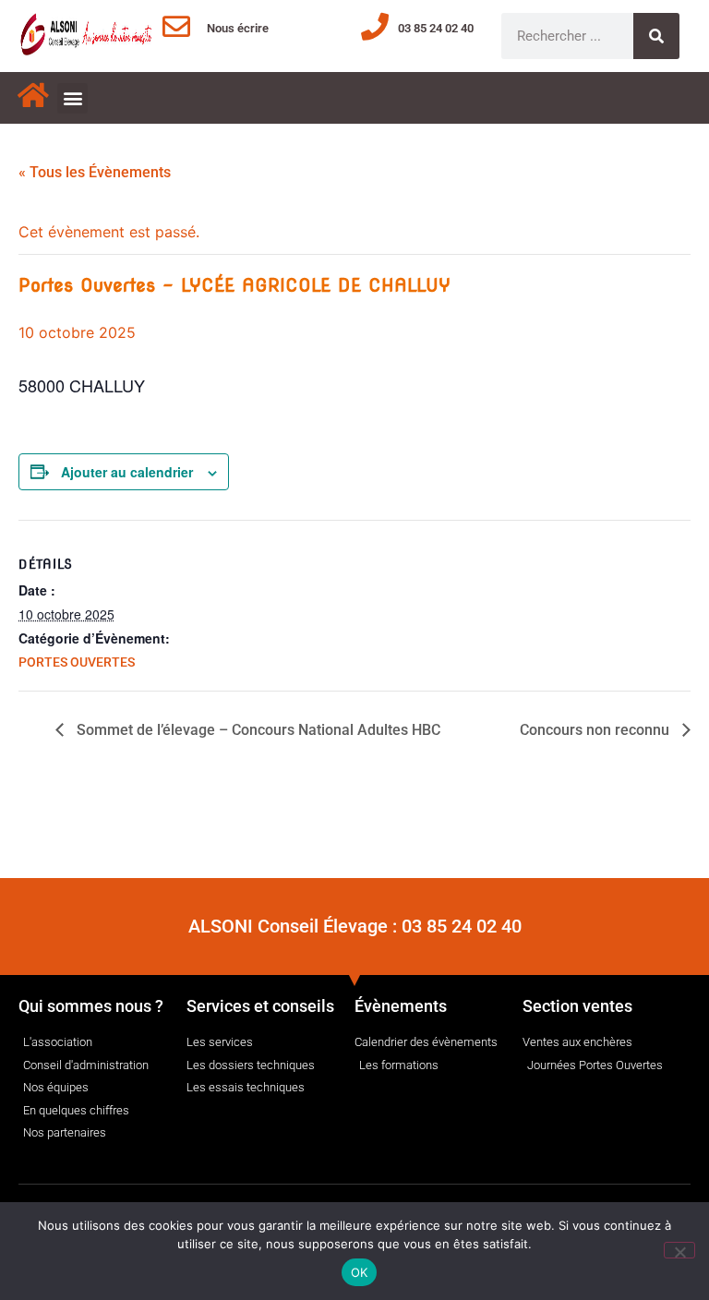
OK (359, 1272)
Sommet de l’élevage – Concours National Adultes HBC (256, 730)
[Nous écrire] (176, 27)
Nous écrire (238, 28)
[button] (72, 98)
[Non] (679, 1250)
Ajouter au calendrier (127, 472)
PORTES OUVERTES (76, 662)
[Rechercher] (656, 36)
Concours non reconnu (596, 730)
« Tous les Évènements (94, 172)
